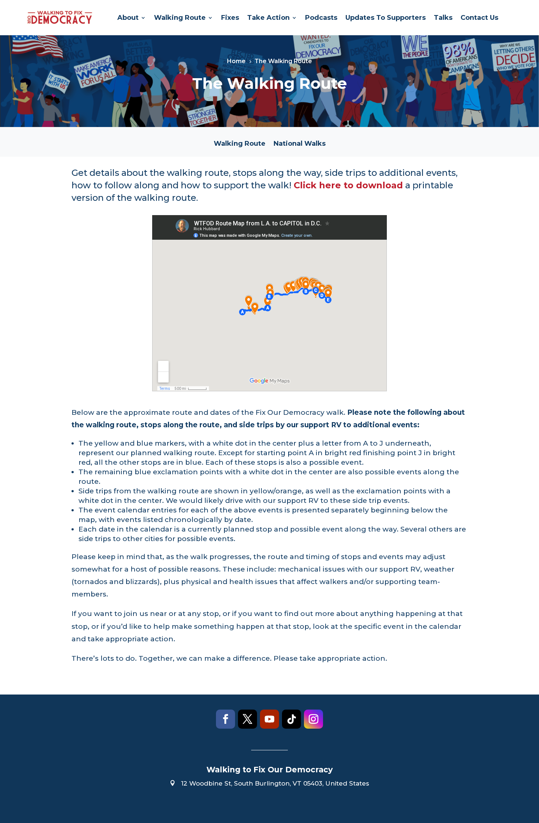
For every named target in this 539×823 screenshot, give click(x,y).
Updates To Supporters (385, 18)
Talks (443, 18)
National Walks (300, 144)
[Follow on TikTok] (291, 719)
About (128, 18)
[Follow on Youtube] (269, 719)
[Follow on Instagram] (313, 719)
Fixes (230, 18)
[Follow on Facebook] (225, 719)
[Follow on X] (247, 719)
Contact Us (479, 18)
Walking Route (180, 18)
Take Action (268, 18)
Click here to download (348, 185)
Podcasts (321, 18)
